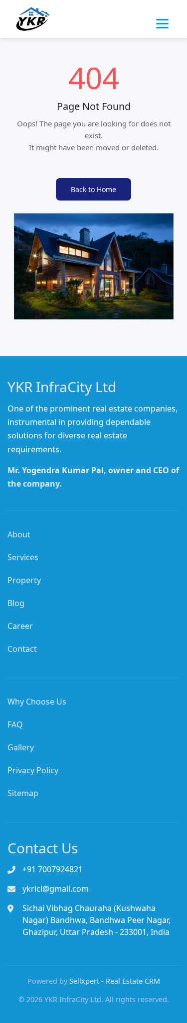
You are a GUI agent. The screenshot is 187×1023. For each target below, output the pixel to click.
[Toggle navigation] (163, 23)
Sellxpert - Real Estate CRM (114, 981)
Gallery (20, 747)
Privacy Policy (32, 770)
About (18, 534)
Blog (15, 603)
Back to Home (93, 189)
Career (20, 625)
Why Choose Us (36, 701)
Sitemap (22, 793)
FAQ (15, 724)
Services (22, 557)
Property (24, 580)
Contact (22, 648)
